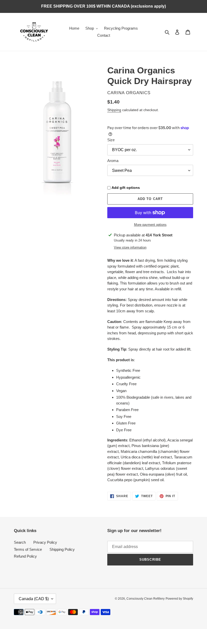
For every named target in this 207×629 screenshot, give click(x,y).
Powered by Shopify (179, 598)
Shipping (114, 110)
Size (111, 140)
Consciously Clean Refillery (145, 598)
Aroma (112, 160)
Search (20, 542)
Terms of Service (28, 549)
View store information (130, 247)
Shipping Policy (62, 549)
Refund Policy (25, 556)
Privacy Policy (45, 542)
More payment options (150, 225)
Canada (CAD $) (34, 599)
